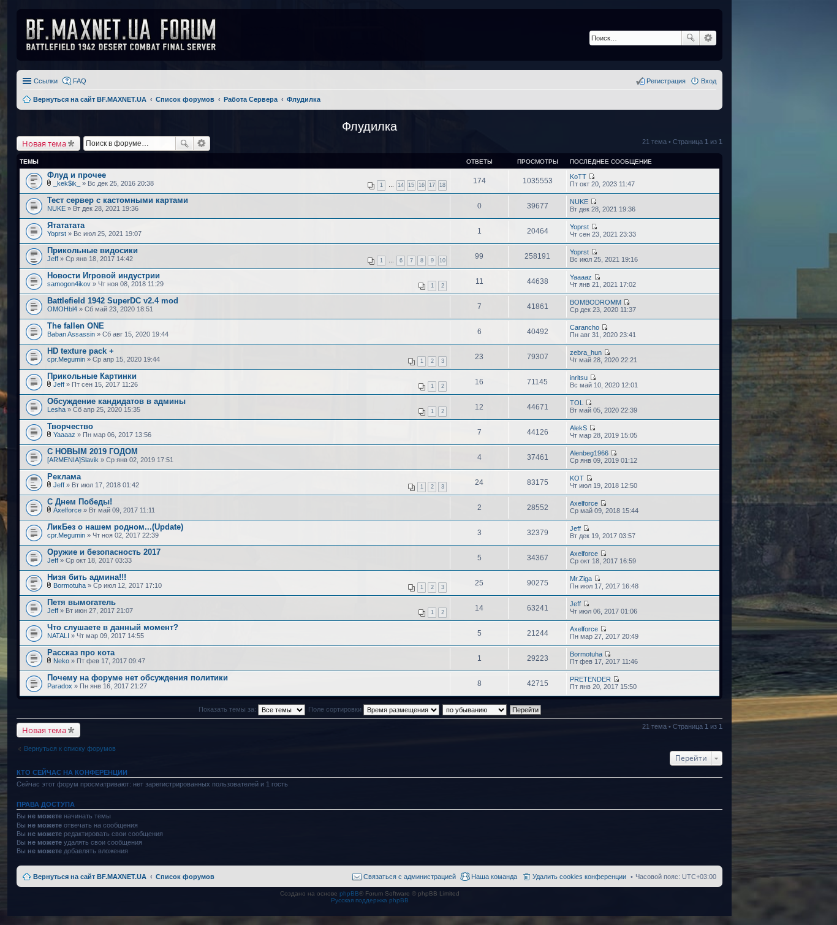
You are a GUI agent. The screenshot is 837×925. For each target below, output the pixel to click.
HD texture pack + (80, 351)
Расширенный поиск (708, 38)
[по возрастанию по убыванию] (475, 709)
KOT (577, 478)
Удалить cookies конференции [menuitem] (579, 876)
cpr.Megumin (66, 359)
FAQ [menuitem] (79, 81)
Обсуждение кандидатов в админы (116, 401)
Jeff (52, 258)
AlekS (578, 428)
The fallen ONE (75, 325)
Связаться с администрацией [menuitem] (409, 876)
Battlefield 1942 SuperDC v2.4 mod (112, 300)
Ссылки (46, 81)
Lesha (56, 409)
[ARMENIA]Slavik (73, 459)
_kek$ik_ (66, 183)
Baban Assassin (71, 334)
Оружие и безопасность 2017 (104, 552)
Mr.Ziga (581, 578)
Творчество (70, 426)
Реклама (64, 476)
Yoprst (56, 233)
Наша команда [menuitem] (494, 876)
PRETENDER (590, 679)
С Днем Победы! (79, 501)
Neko (61, 660)
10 (442, 260)
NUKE (56, 208)
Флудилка (369, 126)
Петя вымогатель (81, 602)
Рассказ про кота (81, 652)
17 (432, 185)
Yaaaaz (581, 277)
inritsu (579, 377)
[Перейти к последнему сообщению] (591, 176)
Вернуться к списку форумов (70, 748)
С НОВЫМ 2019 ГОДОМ (92, 451)
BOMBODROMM (595, 302)
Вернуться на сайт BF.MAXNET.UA (89, 876)
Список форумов (185, 876)
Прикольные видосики (92, 250)
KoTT (578, 176)
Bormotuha (69, 585)
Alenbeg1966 (589, 453)
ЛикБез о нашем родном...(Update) (115, 526)
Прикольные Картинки (92, 376)
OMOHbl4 (62, 309)
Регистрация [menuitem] (666, 81)
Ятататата (66, 225)
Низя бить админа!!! (86, 577)
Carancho (584, 327)
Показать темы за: (228, 709)
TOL (576, 402)
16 (421, 185)
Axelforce (67, 510)
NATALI (58, 635)
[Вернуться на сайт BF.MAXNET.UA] (129, 35)
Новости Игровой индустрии (103, 275)
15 (411, 185)
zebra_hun (586, 352)
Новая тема (44, 143)
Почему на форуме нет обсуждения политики (137, 677)
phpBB (349, 893)
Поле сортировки (335, 709)
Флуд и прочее (76, 175)
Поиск (690, 38)
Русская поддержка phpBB (370, 900)
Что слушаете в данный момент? (112, 627)
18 (442, 185)
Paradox (59, 686)
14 (401, 185)
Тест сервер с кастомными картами (117, 200)
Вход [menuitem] (708, 81)
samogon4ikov (69, 283)
